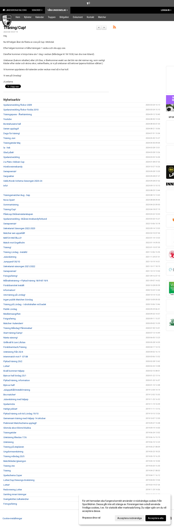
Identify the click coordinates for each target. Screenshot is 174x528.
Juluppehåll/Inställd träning (16, 390)
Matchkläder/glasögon (14, 461)
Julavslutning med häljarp (15, 399)
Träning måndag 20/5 (13, 456)
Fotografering (10, 504)
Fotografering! (10, 276)
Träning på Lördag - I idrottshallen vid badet (24, 304)
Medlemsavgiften (12, 314)
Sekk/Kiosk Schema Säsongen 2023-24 (22, 181)
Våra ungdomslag (57, 10)
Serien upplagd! (11, 128)
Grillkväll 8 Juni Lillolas (14, 342)
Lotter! (6, 366)
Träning (7, 470)
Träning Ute (9, 466)
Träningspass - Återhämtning (17, 114)
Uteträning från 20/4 (13, 352)
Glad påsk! (8, 152)
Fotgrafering (9, 318)
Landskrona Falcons (16, 10)
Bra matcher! (9, 394)
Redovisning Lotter (12, 489)
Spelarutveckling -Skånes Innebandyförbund (25, 219)
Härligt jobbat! (10, 409)
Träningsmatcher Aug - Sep (16, 195)
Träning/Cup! (14, 27)
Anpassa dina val (91, 517)
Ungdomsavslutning (13, 451)
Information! (9, 290)
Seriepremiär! (9, 171)
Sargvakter (8, 176)
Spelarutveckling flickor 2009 (17, 105)
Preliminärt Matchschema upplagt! (20, 423)
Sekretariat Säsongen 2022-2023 (19, 228)
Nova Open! (9, 200)
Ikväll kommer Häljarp (13, 371)
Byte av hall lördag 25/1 (14, 375)
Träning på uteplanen (13, 447)
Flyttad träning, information (16, 380)
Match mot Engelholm (14, 242)
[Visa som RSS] (114, 27)
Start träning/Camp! (12, 333)
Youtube (7, 119)
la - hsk (6, 147)
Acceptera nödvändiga (129, 518)
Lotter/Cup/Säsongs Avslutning (18, 480)
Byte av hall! (9, 385)
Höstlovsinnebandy (12, 166)
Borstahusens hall (12, 124)
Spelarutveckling (11, 157)
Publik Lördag (10, 309)
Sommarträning (11, 204)
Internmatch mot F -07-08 (15, 356)
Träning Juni (9, 138)
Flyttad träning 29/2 (12, 361)
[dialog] (125, 509)
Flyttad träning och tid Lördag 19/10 (20, 413)
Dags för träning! (11, 133)
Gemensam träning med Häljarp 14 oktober (24, 418)
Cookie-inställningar (12, 518)
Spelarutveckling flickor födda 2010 (20, 109)
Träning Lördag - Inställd (15, 252)
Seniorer (36, 10)
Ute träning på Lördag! (14, 295)
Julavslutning (9, 257)
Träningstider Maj (11, 143)
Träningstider (9, 432)
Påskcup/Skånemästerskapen (18, 214)
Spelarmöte (9, 404)
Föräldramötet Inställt (13, 285)
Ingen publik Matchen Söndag (18, 299)
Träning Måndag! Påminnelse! (17, 328)
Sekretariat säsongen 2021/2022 (19, 266)
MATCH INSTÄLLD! (12, 238)
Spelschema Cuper (12, 475)
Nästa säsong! (10, 337)
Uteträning (8, 442)
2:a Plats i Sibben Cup (13, 162)
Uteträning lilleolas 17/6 (15, 437)
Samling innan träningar (14, 494)
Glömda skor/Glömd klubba (17, 428)
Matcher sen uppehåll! (14, 233)
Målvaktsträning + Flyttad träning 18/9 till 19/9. (25, 280)
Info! (5, 185)
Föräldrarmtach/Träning (15, 347)
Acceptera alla (155, 518)
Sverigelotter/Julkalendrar (16, 499)
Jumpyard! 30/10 (11, 261)
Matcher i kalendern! (13, 323)
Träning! (7, 247)
